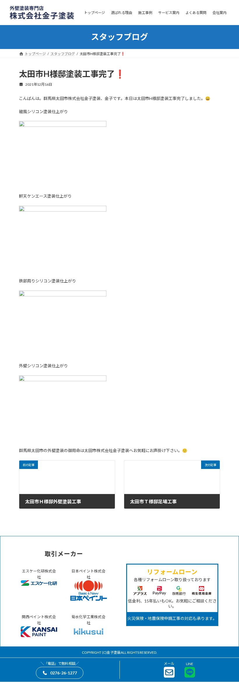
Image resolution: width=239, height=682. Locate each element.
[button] (59, 673)
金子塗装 (114, 652)
